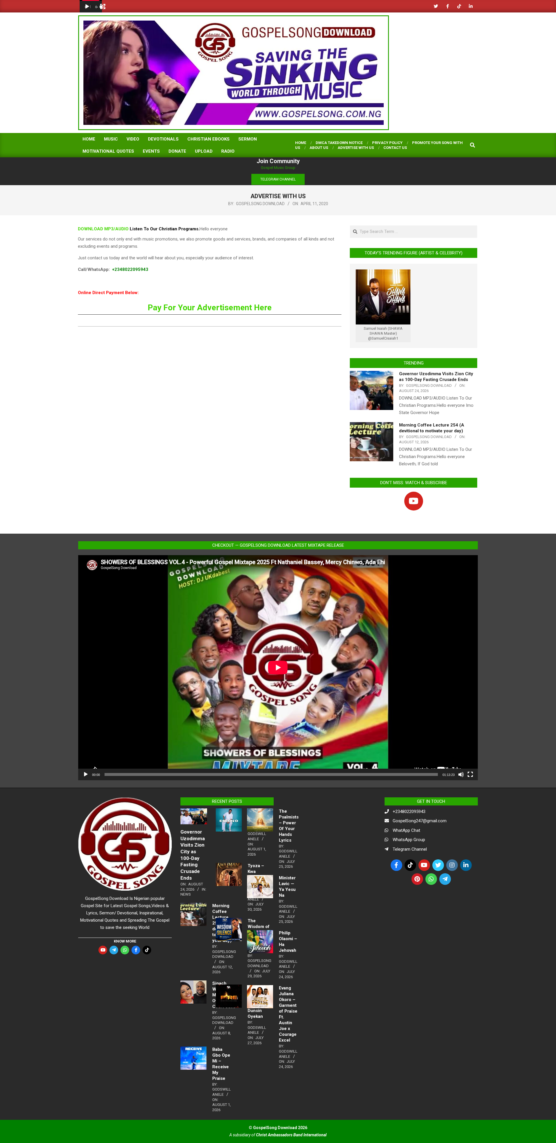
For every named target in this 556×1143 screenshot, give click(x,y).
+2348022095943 (130, 269)
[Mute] (461, 774)
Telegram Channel (410, 849)
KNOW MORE (125, 941)
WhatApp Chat (406, 830)
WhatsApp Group (409, 839)
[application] (91, 6)
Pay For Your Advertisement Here (210, 307)
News (185, 894)
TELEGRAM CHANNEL (278, 179)
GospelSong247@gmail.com (420, 820)
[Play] (87, 7)
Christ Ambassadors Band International (291, 1135)
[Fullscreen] (103, 7)
